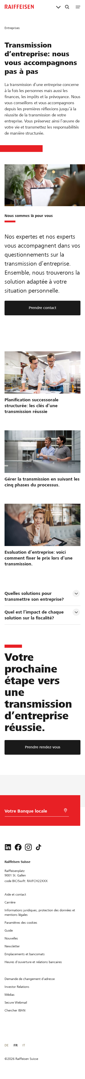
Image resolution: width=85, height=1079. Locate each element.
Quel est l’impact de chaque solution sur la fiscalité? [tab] (35, 615)
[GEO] (65, 810)
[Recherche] (67, 6)
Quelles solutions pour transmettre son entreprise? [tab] (34, 596)
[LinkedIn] (8, 847)
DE (6, 1045)
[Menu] (78, 6)
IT (23, 1045)
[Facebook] (18, 847)
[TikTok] (38, 847)
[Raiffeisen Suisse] (19, 6)
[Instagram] (28, 847)
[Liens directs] (58, 6)
